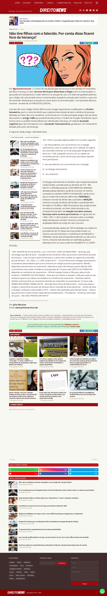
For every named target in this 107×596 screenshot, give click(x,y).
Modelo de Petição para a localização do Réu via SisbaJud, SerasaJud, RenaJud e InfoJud (29, 185)
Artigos (21, 29)
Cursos (12, 572)
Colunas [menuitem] (26, 3)
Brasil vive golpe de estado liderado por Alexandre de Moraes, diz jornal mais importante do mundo (53, 545)
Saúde (32, 572)
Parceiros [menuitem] (38, 3)
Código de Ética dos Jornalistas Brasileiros (46, 319)
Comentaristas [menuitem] (64, 3)
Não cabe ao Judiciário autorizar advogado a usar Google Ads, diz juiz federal (29, 143)
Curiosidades (14, 565)
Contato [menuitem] (88, 3)
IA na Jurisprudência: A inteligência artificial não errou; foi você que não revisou (83, 394)
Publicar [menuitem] (77, 3)
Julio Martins (18, 43)
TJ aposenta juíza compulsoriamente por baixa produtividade (28, 206)
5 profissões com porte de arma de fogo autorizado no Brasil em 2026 (29, 234)
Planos (12, 578)
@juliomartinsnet (22, 88)
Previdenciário (20, 578)
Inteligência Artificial (15, 569)
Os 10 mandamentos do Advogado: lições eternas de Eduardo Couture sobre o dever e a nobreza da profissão (29, 152)
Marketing (27, 569)
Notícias (12, 562)
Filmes (26, 572)
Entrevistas (30, 575)
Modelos (19, 572)
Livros (11, 575)
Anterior (12, 459)
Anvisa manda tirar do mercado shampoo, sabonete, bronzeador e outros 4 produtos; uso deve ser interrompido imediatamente (28, 174)
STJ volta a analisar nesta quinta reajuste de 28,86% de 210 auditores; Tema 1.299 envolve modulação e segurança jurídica (52, 361)
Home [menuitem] (17, 3)
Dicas (21, 565)
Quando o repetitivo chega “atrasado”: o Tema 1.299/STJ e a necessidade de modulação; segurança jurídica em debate (23, 361)
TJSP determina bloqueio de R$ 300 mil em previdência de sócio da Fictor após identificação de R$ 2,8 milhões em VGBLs (28, 196)
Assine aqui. (75, 326)
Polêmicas (27, 562)
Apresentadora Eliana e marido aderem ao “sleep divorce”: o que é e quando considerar (48, 498)
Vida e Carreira (20, 575)
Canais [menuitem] (50, 3)
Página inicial (13, 29)
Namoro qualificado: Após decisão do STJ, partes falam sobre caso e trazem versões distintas (29, 226)
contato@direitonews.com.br (71, 319)
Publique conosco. (71, 324)
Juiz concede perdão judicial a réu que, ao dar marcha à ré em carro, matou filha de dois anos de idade (28, 216)
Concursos (29, 565)
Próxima (94, 459)
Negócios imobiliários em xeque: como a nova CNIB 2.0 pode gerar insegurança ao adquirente (29, 163)
